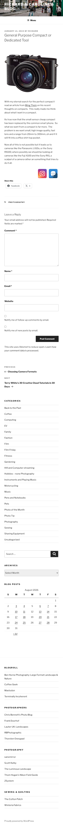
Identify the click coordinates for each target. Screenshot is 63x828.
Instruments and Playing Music (20, 479)
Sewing (8, 527)
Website (8, 301)
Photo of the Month (14, 509)
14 (48, 611)
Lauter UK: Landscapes (16, 726)
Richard (33, 31)
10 (16, 611)
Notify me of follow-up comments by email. (26, 320)
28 (48, 622)
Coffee (8, 414)
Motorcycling (11, 485)
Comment (10, 230)
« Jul (15, 633)
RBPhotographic (12, 732)
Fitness (8, 456)
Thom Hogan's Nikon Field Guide (21, 775)
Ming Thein (31, 105)
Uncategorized (12, 539)
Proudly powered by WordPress (19, 821)
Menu (33, 20)
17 (16, 617)
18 (24, 617)
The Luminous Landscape (17, 769)
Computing (10, 420)
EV (5, 426)
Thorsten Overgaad (14, 738)
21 (48, 617)
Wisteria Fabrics (12, 805)
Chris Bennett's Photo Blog (18, 714)
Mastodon (9, 690)
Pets (6, 503)
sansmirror (10, 757)
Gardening (9, 462)
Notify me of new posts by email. (21, 330)
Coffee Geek (11, 684)
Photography (16, 202)
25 (24, 622)
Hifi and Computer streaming (19, 468)
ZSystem (9, 781)
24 (16, 622)
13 (40, 611)
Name (8, 271)
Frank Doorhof (11, 720)
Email (8, 286)
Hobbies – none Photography (19, 473)
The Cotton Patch (13, 799)
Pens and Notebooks (15, 497)
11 (24, 611)
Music (7, 491)
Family (7, 432)
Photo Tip (9, 515)
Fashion (8, 438)
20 (40, 617)
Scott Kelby (10, 763)
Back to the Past (12, 408)
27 (40, 622)
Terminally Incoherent (15, 696)
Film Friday (10, 450)
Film (6, 444)
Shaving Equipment (14, 533)
